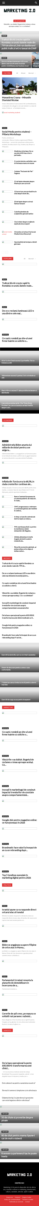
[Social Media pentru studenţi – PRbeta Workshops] (19, 120)
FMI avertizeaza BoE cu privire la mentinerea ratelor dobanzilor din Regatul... (25, 529)
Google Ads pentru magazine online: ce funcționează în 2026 (19, 821)
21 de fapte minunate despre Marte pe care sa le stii (24, 182)
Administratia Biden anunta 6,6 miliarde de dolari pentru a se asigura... (17, 447)
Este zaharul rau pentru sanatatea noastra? (18, 1083)
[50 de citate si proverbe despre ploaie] (19, 1117)
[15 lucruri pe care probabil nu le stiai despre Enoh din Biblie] (7, 194)
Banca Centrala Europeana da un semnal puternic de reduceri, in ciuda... (25, 498)
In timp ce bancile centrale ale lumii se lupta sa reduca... (24, 518)
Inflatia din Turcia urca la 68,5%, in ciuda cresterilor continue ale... (18, 482)
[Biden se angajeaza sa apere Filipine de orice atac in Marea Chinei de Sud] (19, 933)
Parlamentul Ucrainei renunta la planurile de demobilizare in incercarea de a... (17, 983)
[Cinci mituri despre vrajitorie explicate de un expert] (7, 224)
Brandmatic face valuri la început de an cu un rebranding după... (19, 848)
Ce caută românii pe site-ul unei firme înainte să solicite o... (17, 339)
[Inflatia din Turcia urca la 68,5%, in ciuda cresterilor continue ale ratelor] (19, 470)
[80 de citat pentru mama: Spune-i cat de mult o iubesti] (19, 1135)
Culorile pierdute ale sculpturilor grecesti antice (23, 213)
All (17, 73)
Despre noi (9, 1197)
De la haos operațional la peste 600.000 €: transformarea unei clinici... (17, 1066)
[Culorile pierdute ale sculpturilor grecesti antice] (7, 214)
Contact (27, 1202)
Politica (5, 906)
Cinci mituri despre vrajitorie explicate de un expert (24, 223)
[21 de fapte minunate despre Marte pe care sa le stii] (7, 184)
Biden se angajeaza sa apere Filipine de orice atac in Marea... (19, 946)
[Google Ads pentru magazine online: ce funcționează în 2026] (19, 808)
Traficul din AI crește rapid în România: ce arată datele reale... (17, 284)
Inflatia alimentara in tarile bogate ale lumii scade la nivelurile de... (23, 539)
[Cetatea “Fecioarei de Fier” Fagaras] (7, 174)
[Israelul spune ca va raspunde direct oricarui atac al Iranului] (19, 898)
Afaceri (4, 35)
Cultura (5, 94)
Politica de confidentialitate (12, 1199)
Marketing (5, 334)
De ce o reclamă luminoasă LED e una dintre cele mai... (18, 312)
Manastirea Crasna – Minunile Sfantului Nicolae (16, 98)
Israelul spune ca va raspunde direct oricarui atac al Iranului (19, 910)
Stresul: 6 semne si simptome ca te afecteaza (19, 1090)
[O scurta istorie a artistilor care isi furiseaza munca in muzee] (7, 164)
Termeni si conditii (27, 1199)
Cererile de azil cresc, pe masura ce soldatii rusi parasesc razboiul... (19, 1014)
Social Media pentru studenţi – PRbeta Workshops (17, 133)
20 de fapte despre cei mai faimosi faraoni (23, 203)
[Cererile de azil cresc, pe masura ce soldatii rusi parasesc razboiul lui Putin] (19, 1002)
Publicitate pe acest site (16, 1202)
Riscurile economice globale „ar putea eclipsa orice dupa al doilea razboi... (25, 549)
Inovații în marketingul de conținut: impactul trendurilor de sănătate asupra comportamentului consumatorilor (19, 605)
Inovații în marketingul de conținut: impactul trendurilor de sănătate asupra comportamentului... (18, 792)
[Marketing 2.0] (19, 10)
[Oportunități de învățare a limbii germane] (7, 244)
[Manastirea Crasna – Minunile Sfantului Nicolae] (19, 86)
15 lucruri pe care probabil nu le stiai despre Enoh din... (25, 192)
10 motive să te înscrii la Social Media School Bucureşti (25, 233)
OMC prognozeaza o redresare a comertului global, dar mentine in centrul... (25, 509)
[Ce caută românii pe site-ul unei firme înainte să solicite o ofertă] (19, 327)
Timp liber (5, 1113)
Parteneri (17, 1197)
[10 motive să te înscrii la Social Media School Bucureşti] (7, 234)
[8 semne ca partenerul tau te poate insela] (19, 1153)
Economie (5, 441)
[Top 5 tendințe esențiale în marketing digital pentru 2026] (19, 863)
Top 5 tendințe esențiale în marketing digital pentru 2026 (16, 876)
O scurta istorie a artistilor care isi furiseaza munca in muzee (25, 162)
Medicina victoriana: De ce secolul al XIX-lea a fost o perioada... (23, 153)
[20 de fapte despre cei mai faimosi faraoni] (7, 204)
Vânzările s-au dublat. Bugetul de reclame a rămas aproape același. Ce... (18, 762)
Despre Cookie (26, 1197)
